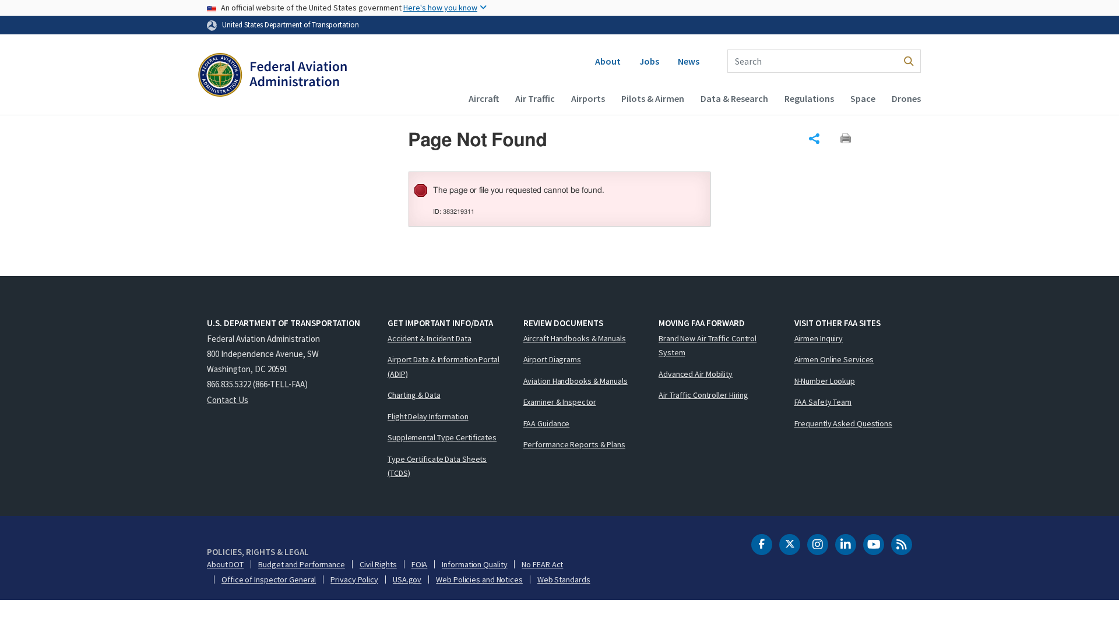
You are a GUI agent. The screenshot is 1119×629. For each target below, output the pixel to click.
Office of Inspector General (268, 579)
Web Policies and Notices (479, 579)
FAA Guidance (546, 423)
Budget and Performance (301, 564)
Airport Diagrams (552, 359)
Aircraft (484, 98)
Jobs (649, 61)
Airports (588, 98)
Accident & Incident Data (429, 338)
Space (862, 98)
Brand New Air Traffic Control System (707, 345)
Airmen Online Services (834, 359)
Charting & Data (414, 395)
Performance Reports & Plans (574, 444)
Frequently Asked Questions (843, 423)
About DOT (225, 564)
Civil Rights (378, 564)
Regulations (809, 98)
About (608, 61)
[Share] (814, 138)
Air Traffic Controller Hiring (703, 395)
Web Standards (563, 579)
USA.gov (407, 579)
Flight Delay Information (428, 416)
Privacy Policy (354, 579)
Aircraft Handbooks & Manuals (574, 338)
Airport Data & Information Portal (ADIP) (443, 366)
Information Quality (474, 564)
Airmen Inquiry (818, 338)
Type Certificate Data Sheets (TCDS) (437, 466)
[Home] (272, 76)
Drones (906, 98)
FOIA (419, 564)
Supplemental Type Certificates (442, 437)
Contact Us (227, 399)
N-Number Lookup (825, 381)
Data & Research (734, 98)
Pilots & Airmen (652, 98)
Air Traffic (535, 98)
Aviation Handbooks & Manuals (575, 381)
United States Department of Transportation (290, 24)
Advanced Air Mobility (696, 374)
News (688, 61)
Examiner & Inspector (559, 402)
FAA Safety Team (823, 402)
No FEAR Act (542, 564)
